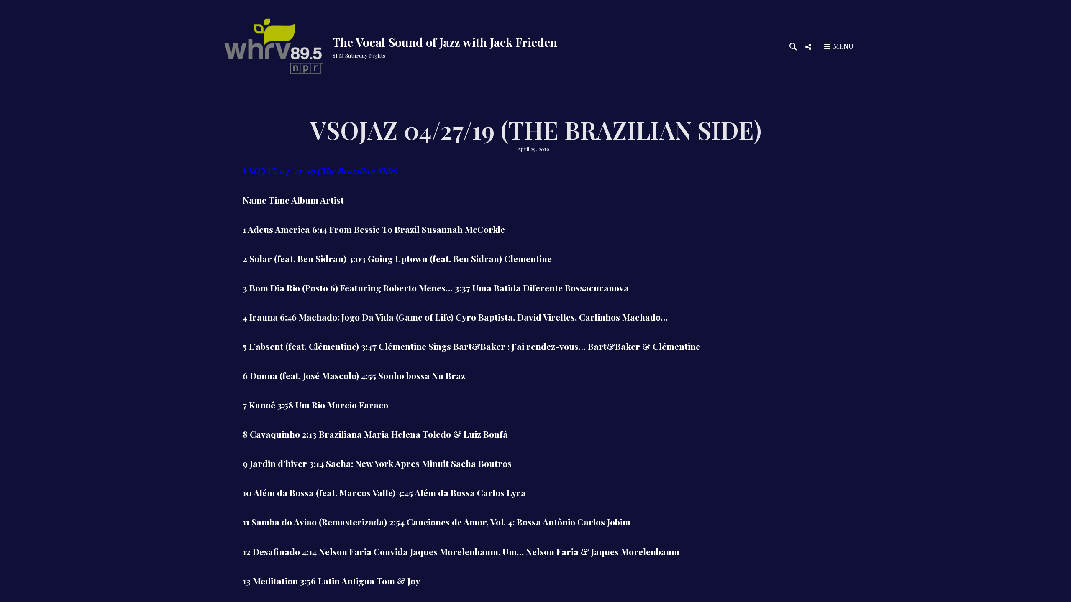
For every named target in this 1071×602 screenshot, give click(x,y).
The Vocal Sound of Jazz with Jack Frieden (445, 42)
